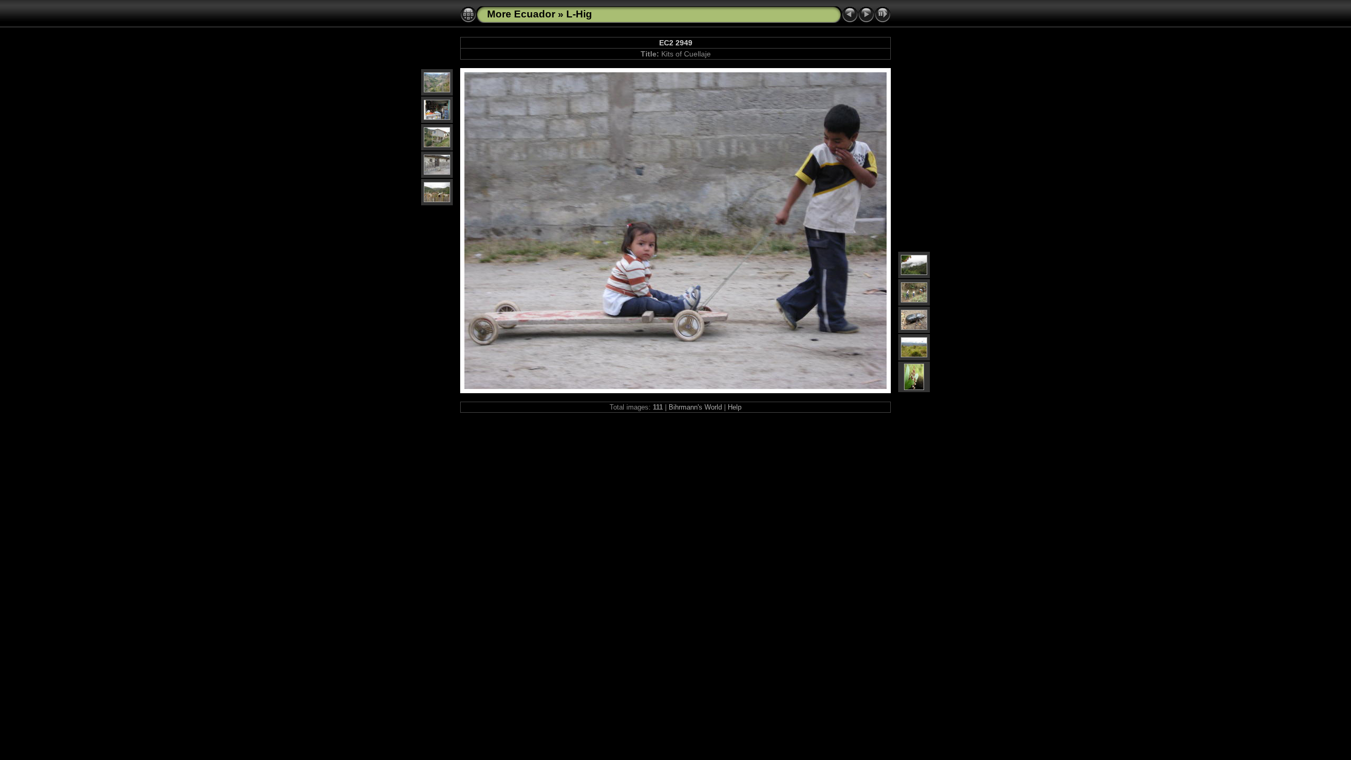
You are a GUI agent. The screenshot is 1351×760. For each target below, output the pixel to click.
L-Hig (579, 14)
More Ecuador (521, 14)
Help (734, 407)
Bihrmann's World (695, 407)
